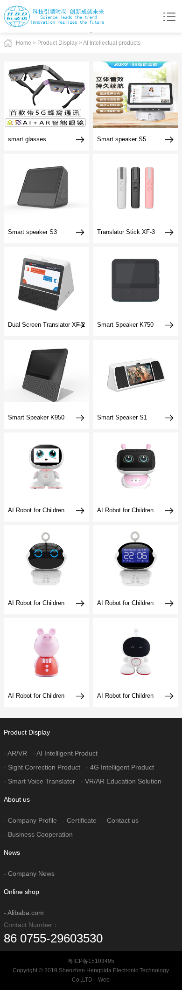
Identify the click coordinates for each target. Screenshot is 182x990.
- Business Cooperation (38, 834)
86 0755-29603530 (53, 938)
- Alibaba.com (24, 912)
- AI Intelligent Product (65, 753)
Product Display (57, 43)
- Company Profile (30, 820)
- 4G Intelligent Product (120, 767)
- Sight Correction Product (42, 767)
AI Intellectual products (111, 43)
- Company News (29, 873)
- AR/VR (15, 753)
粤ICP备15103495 (91, 961)
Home (23, 43)
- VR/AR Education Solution (121, 781)
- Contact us (121, 820)
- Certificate (80, 820)
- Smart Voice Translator (39, 781)
